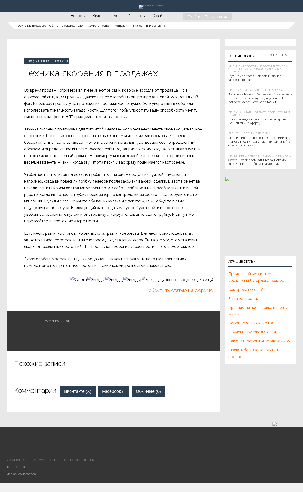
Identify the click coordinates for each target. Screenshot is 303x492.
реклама (234, 112)
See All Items (279, 55)
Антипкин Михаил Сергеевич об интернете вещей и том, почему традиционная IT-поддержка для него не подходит (260, 98)
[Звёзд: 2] (96, 280)
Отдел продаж (239, 69)
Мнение (234, 66)
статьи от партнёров (259, 112)
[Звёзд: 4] (132, 280)
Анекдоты (136, 15)
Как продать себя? (245, 289)
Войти (195, 16)
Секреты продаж (99, 25)
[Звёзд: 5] (151, 280)
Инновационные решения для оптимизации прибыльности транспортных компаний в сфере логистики (260, 141)
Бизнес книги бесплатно (149, 25)
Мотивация (121, 25)
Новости (78, 15)
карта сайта (16, 467)
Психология (262, 69)
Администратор (57, 320)
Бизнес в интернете (256, 90)
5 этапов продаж (244, 298)
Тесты (116, 15)
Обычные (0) (148, 391)
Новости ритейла (272, 66)
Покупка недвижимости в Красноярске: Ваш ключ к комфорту (257, 121)
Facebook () (115, 391)
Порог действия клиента (250, 323)
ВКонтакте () (77, 391)
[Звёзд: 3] (114, 280)
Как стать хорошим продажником (259, 341)
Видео (98, 15)
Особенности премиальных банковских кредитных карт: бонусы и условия (257, 161)
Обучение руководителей (67, 25)
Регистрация (217, 16)
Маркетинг (236, 155)
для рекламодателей (22, 474)
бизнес (233, 90)
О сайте (159, 15)
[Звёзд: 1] (78, 280)
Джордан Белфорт (39, 61)
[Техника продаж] (151, 4)
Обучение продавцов (32, 25)
